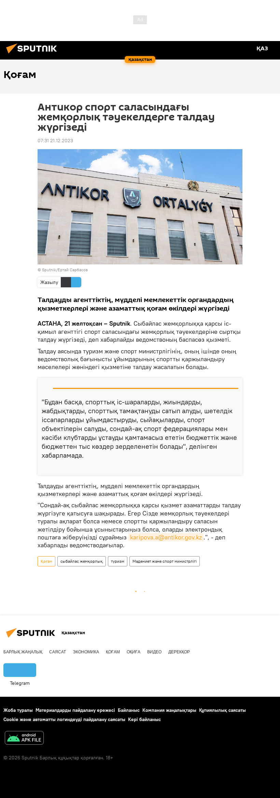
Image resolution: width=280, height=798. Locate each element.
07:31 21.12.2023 (55, 141)
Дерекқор (179, 652)
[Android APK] (24, 738)
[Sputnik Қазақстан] (33, 54)
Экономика (86, 652)
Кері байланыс (144, 719)
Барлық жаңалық (22, 652)
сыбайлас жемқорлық (81, 561)
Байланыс (129, 710)
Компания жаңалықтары (169, 710)
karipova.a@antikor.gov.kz (166, 537)
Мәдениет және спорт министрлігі (164, 561)
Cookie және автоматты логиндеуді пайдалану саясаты (64, 719)
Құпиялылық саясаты (222, 710)
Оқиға (133, 652)
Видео (154, 652)
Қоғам (46, 561)
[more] (234, 467)
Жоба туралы (18, 710)
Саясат (57, 652)
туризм (117, 561)
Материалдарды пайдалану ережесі (75, 710)
